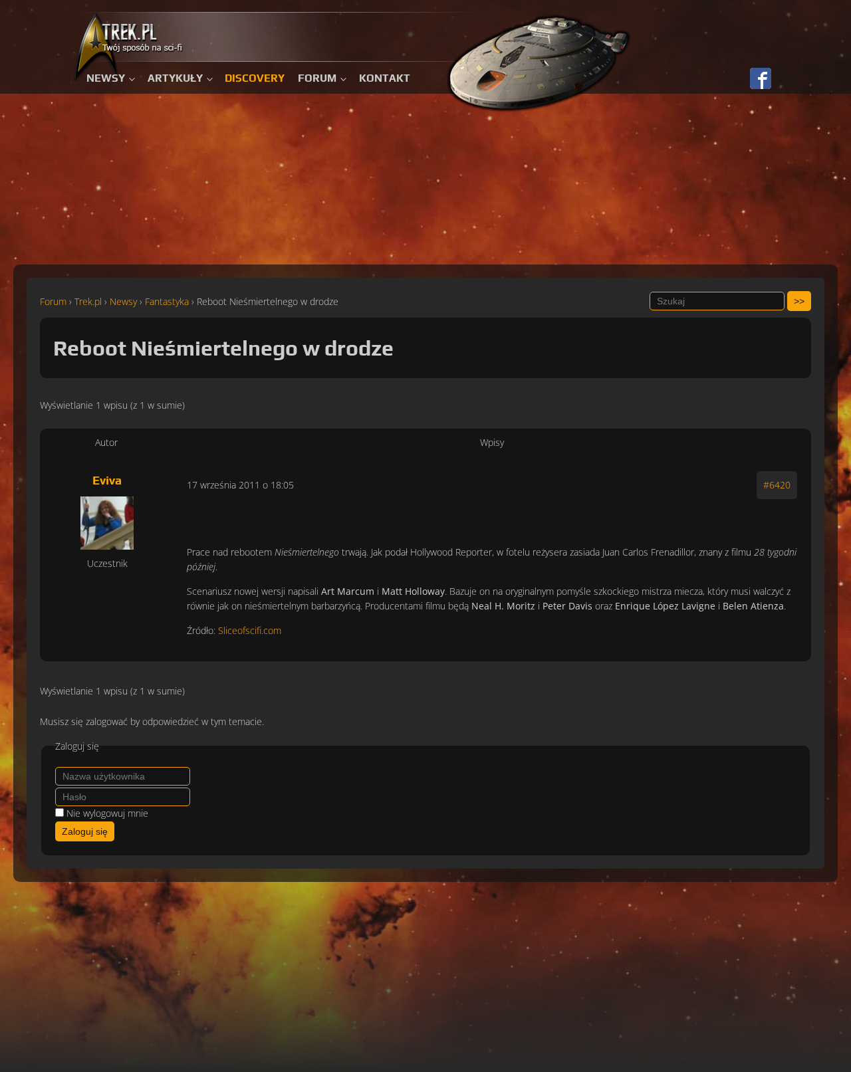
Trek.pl (88, 301)
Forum (317, 78)
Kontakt (384, 78)
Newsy (105, 78)
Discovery (255, 78)
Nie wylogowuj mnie (107, 813)
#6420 (776, 485)
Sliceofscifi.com (249, 630)
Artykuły (175, 78)
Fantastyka (167, 301)
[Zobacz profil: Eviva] (107, 523)
